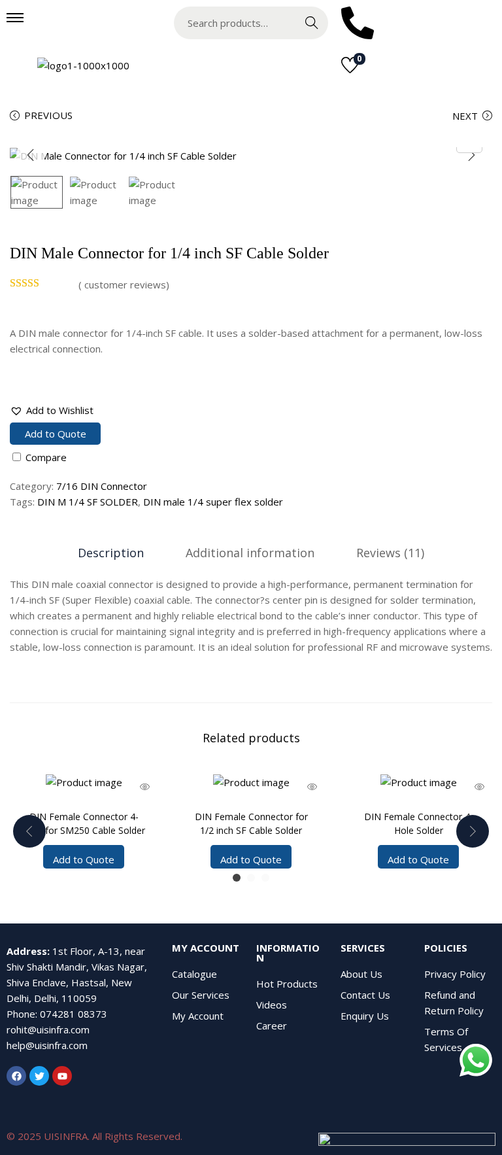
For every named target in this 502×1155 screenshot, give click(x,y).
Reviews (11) (390, 552)
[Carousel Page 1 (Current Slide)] (237, 878)
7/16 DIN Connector (101, 485)
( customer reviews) (123, 284)
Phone (21, 1013)
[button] (51, 410)
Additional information (250, 552)
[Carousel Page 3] (265, 878)
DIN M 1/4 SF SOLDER (87, 501)
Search (312, 22)
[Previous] (30, 155)
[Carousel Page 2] (251, 878)
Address (27, 950)
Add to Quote (55, 433)
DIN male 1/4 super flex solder (213, 501)
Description (111, 552)
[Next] (471, 155)
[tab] (111, 552)
